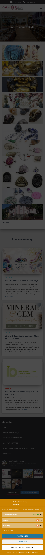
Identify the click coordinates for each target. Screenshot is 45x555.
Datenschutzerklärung (24, 552)
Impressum (35, 552)
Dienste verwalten (8, 530)
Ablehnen (22, 542)
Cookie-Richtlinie (12, 552)
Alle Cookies (22, 536)
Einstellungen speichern (22, 548)
